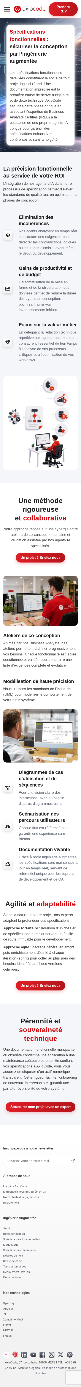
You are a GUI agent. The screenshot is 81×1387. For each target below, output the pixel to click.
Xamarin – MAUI (13, 1319)
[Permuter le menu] (7, 9)
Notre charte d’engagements (21, 1197)
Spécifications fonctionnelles (21, 1239)
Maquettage (10, 1244)
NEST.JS (8, 1330)
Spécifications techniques (19, 1250)
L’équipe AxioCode (15, 1186)
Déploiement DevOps (16, 1272)
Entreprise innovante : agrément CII (24, 1191)
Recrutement (11, 1202)
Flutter (7, 1325)
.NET (6, 1314)
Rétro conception (14, 1233)
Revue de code (12, 1261)
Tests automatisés (14, 1266)
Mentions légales (29, 1368)
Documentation (12, 1277)
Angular (8, 1308)
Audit (6, 1228)
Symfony (8, 1303)
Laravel (7, 1335)
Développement (13, 1255)
